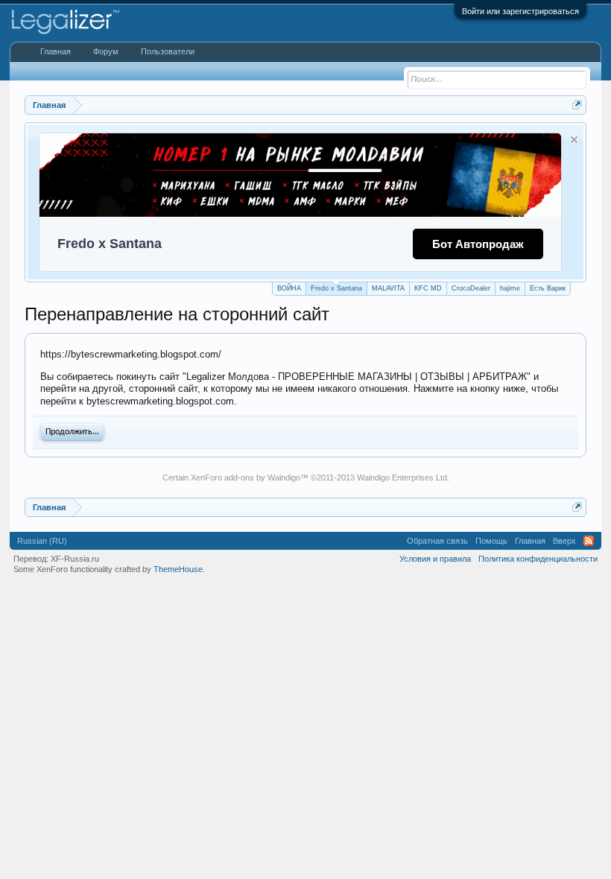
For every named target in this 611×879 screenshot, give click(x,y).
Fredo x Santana (336, 288)
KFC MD (428, 288)
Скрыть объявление (574, 139)
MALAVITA (388, 288)
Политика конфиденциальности (538, 558)
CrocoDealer (471, 288)
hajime (510, 288)
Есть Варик (548, 288)
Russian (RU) (42, 540)
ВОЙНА (289, 288)
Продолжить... (72, 432)
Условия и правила (435, 558)
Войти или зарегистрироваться (520, 11)
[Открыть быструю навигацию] (577, 105)
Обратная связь (437, 540)
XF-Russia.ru (75, 558)
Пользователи (167, 51)
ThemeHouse (178, 569)
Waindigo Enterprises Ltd (402, 477)
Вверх (564, 540)
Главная (55, 51)
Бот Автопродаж (478, 244)
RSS (588, 541)
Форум (105, 51)
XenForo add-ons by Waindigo (245, 477)
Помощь (491, 540)
